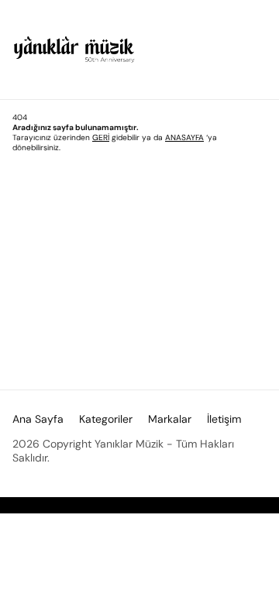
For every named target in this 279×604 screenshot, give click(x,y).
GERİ (100, 137)
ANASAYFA (184, 137)
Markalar (169, 419)
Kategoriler (106, 419)
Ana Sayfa (38, 419)
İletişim (224, 419)
